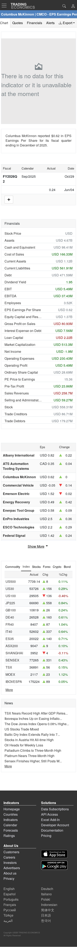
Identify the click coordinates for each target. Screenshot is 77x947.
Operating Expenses (19, 358)
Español (9, 894)
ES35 (10, 638)
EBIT (8, 289)
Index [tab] (26, 566)
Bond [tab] (67, 567)
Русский (9, 910)
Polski (45, 899)
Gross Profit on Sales (20, 323)
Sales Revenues (17, 393)
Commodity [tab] (12, 567)
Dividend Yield (15, 282)
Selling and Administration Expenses (23, 400)
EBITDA (10, 296)
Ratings (9, 835)
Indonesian (49, 904)
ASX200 (12, 645)
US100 (11, 595)
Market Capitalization (20, 344)
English (9, 888)
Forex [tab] (47, 567)
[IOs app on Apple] (54, 854)
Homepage (11, 809)
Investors (10, 862)
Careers (9, 857)
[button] (73, 6)
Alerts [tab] (50, 22)
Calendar (10, 825)
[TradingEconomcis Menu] (5, 5)
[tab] (67, 22)
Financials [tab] (34, 22)
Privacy (8, 878)
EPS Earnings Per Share (23, 309)
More (9, 689)
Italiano (46, 894)
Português (10, 899)
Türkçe (8, 915)
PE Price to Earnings (20, 379)
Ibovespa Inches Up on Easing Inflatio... (33, 718)
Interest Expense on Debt (23, 330)
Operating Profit (16, 365)
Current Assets (15, 261)
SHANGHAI (14, 653)
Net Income (13, 351)
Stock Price (13, 233)
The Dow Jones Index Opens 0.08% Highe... (37, 723)
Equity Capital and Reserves (23, 316)
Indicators (10, 819)
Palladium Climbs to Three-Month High (33, 750)
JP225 (10, 603)
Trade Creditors (16, 414)
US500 (11, 581)
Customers (11, 852)
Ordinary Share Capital (21, 372)
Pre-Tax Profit (14, 386)
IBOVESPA (14, 681)
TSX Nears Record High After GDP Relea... (36, 713)
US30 (10, 588)
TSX (9, 667)
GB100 (11, 610)
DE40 (10, 617)
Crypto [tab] (57, 567)
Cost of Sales (14, 254)
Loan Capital (14, 337)
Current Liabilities (17, 268)
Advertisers (11, 867)
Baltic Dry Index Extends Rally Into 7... (32, 734)
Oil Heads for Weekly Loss (24, 745)
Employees (13, 302)
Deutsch (47, 888)
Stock (9, 407)
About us (9, 873)
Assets (9, 240)
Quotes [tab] (17, 22)
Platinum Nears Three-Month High (29, 755)
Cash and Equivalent (20, 247)
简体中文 (47, 910)
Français (9, 904)
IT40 (9, 631)
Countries (10, 814)
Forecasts (10, 830)
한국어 (46, 920)
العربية (8, 920)
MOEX (10, 674)
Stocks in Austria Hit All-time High (29, 739)
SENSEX (12, 660)
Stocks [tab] (36, 567)
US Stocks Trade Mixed (22, 729)
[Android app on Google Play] (54, 865)
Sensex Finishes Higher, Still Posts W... (33, 761)
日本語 (46, 915)
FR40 (10, 624)
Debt (8, 275)
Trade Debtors (15, 421)
